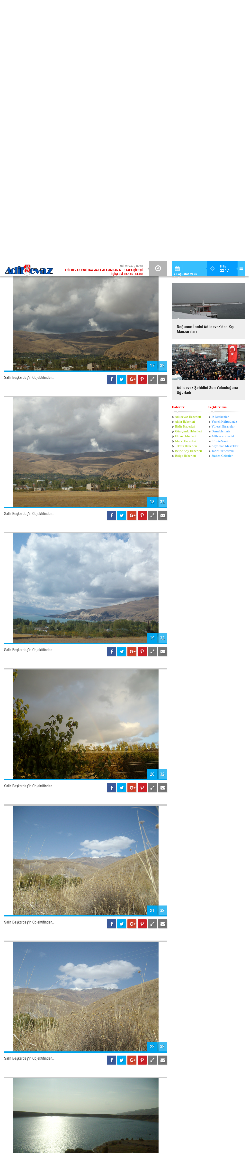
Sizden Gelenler (222, 134)
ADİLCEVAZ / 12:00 (107, 9)
